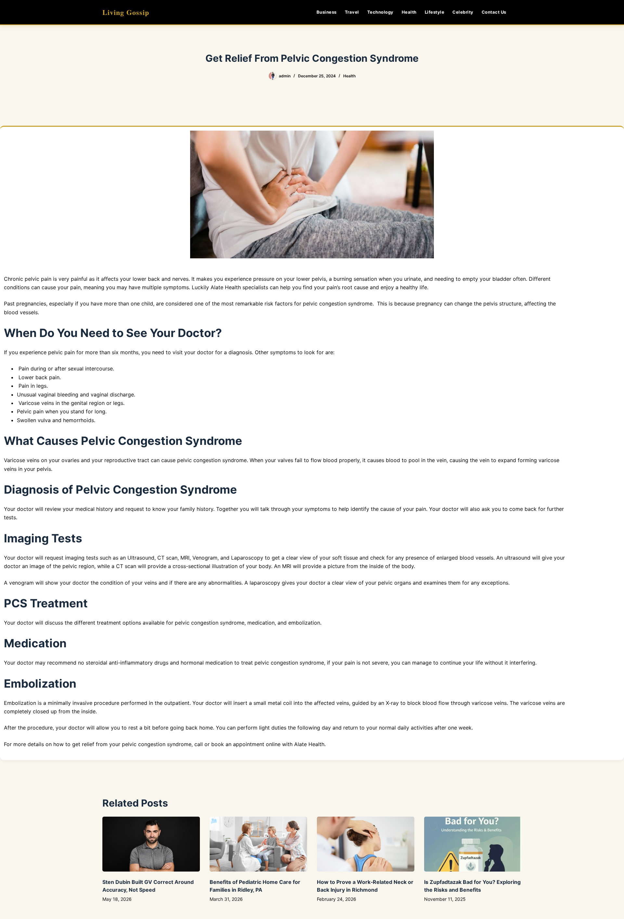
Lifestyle (435, 12)
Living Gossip (125, 12)
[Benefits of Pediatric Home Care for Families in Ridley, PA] (258, 844)
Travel (352, 12)
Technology (380, 12)
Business (327, 12)
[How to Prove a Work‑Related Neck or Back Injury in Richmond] (365, 844)
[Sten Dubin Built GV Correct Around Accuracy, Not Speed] (151, 844)
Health (409, 12)
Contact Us (494, 12)
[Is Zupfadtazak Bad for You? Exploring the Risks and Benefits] (473, 844)
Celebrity (463, 12)
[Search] (519, 12)
